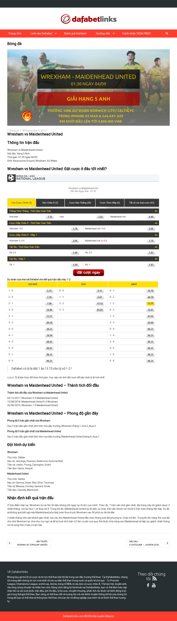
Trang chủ (14, 33)
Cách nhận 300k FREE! (136, 33)
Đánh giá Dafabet (75, 33)
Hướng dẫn (103, 33)
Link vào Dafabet (41, 33)
